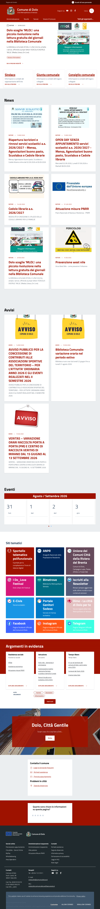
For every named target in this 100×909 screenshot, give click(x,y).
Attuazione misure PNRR (72, 208)
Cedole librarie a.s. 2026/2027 (21, 210)
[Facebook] (74, 10)
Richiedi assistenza (57, 847)
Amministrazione (13, 19)
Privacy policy (80, 896)
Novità (26, 19)
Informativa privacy (57, 853)
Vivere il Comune (49, 19)
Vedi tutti (50, 701)
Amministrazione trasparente (38, 847)
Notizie (11, 135)
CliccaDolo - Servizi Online (14, 850)
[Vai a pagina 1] (48, 526)
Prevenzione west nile (70, 262)
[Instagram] (70, 10)
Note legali (54, 862)
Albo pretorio (33, 850)
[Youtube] (66, 10)
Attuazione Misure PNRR (37, 853)
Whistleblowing (11, 856)
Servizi (35, 19)
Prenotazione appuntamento (15, 847)
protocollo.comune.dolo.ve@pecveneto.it (42, 886)
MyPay (8, 853)
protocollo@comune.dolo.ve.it (38, 879)
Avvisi (11, 345)
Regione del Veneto (11, 2)
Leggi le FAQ (55, 859)
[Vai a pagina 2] (51, 526)
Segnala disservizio (57, 850)
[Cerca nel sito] (91, 10)
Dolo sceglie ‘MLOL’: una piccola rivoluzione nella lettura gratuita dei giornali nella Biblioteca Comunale (27, 268)
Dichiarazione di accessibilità (60, 856)
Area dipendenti (11, 859)
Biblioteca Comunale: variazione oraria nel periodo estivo (69, 353)
